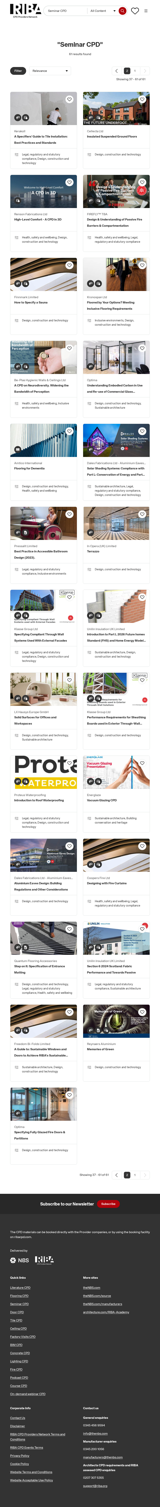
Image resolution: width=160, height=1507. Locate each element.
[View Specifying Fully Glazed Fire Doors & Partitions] (43, 1119)
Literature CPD (20, 1287)
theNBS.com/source (97, 1295)
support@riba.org (95, 1486)
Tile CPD (16, 1320)
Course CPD (18, 1385)
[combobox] (103, 10)
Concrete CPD (20, 1353)
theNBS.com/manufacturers (102, 1304)
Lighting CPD (19, 1361)
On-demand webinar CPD (27, 1394)
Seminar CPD (19, 1304)
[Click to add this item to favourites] (69, 99)
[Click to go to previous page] (117, 71)
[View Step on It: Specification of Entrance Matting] (43, 953)
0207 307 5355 (93, 1477)
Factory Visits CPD (23, 1336)
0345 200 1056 (93, 1449)
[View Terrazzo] (116, 539)
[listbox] (50, 70)
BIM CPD (16, 1345)
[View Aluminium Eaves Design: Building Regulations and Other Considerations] (43, 870)
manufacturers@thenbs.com (103, 1457)
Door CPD (17, 1312)
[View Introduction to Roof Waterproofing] (43, 788)
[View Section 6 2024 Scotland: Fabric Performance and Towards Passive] (116, 953)
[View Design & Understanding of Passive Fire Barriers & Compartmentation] (116, 207)
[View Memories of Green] (116, 1036)
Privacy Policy (19, 1455)
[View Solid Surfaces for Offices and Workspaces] (43, 705)
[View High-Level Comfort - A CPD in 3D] (43, 207)
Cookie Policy (19, 1464)
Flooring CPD (19, 1295)
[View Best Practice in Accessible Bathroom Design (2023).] (43, 539)
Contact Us (17, 1418)
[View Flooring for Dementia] (43, 456)
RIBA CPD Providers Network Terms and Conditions (37, 1436)
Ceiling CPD (18, 1328)
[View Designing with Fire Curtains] (116, 870)
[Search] (122, 11)
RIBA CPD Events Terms (26, 1447)
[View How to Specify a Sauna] (43, 290)
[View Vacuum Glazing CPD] (116, 788)
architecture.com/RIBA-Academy (106, 1312)
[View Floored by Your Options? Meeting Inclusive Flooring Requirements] (116, 290)
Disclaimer (17, 1426)
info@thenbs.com (95, 1433)
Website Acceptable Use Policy (31, 1480)
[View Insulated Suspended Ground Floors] (116, 124)
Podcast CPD (19, 1377)
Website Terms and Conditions (31, 1472)
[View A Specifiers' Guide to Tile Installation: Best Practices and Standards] (43, 124)
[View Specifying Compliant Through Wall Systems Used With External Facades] (43, 622)
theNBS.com (91, 1287)
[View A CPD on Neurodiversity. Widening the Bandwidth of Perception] (43, 373)
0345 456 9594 (94, 1425)
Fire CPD (16, 1369)
